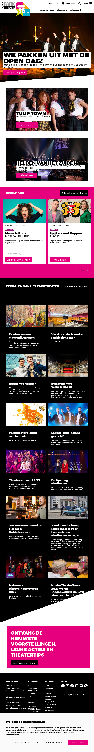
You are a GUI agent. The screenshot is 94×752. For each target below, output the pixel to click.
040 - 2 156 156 (10, 691)
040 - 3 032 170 (33, 711)
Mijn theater (70, 3)
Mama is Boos (15, 233)
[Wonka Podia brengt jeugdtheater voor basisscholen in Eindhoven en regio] (68, 507)
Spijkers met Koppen (66, 233)
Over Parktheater (50, 696)
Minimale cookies (54, 742)
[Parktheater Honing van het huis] (26, 414)
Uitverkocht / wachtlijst (18, 260)
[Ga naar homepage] (16, 6)
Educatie (48, 693)
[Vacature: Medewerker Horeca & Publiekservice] (26, 507)
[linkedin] (81, 685)
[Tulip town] (47, 109)
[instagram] (76, 685)
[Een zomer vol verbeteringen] (68, 365)
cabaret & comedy (14, 254)
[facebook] (63, 685)
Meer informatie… (13, 735)
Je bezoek (48, 691)
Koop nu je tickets (27, 125)
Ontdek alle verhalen (76, 286)
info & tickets (26, 175)
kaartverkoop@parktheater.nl (16, 708)
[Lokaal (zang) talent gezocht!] (68, 414)
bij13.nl (30, 696)
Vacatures (48, 699)
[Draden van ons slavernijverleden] (26, 316)
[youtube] (67, 685)
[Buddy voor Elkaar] (26, 365)
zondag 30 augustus (15, 72)
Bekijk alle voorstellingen (74, 193)
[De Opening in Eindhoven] (68, 461)
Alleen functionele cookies (24, 742)
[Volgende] (87, 270)
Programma (49, 688)
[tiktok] (72, 685)
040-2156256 (32, 693)
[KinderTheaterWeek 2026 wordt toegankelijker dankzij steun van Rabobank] (68, 567)
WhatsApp (19, 705)
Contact (50, 3)
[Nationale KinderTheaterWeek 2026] (26, 567)
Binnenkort (16, 192)
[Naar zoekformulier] (79, 3)
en (58, 3)
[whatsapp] (86, 685)
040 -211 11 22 (10, 705)
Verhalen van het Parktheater (32, 286)
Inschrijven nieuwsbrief (24, 663)
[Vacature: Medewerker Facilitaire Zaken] (68, 316)
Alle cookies (78, 742)
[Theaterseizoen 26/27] (26, 461)
